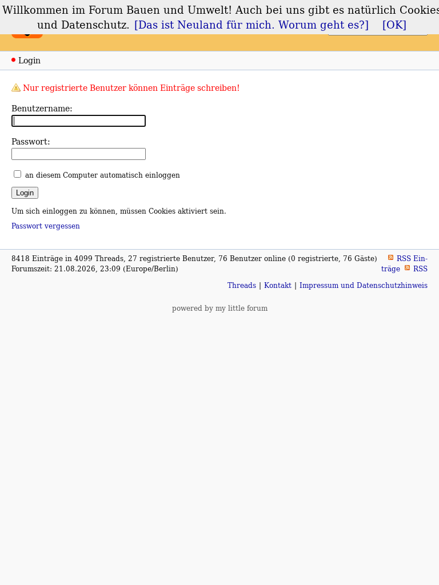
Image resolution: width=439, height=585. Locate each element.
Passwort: (30, 141)
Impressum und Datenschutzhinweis (364, 285)
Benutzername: (42, 108)
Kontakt (278, 285)
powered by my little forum (220, 308)
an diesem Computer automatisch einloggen (102, 175)
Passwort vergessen (45, 226)
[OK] (394, 24)
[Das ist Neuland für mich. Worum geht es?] (251, 24)
